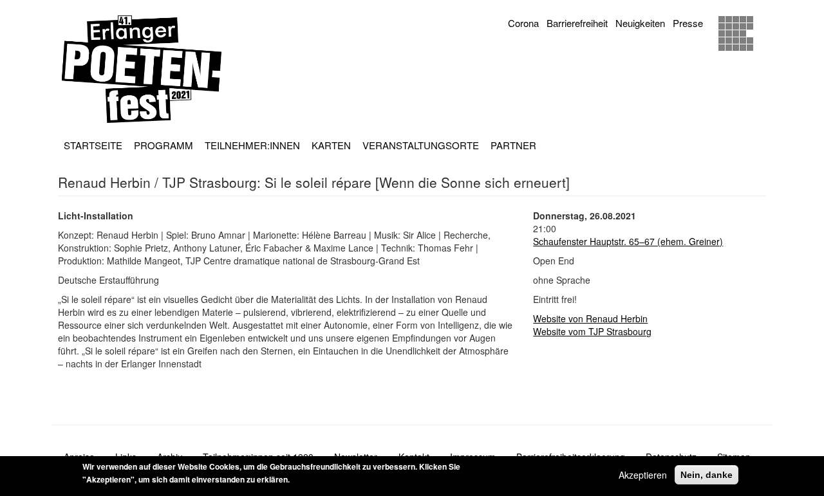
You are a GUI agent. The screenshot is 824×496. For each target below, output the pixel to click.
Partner (513, 145)
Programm (163, 145)
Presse (688, 23)
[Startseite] (146, 69)
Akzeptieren (643, 474)
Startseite (93, 145)
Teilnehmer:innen (252, 145)
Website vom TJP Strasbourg (592, 331)
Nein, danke (706, 475)
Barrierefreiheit (577, 23)
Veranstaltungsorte (420, 145)
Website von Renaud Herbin (590, 318)
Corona (523, 23)
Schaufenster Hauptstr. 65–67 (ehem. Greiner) (628, 241)
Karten (331, 145)
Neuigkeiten (640, 23)
